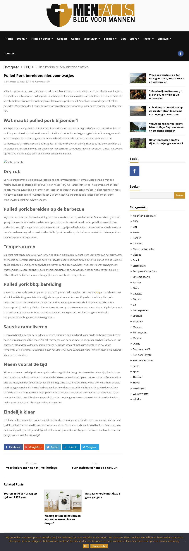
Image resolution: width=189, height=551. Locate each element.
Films (136, 288)
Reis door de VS (141, 349)
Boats (136, 232)
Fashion (109, 38)
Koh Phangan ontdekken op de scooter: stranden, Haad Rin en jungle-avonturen (166, 111)
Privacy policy (99, 546)
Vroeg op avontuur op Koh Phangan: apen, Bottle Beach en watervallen (166, 78)
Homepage (11, 67)
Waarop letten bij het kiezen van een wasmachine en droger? (62, 519)
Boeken (137, 238)
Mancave (138, 321)
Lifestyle (163, 38)
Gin (135, 304)
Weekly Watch (140, 393)
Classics (137, 254)
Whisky (137, 399)
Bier (135, 226)
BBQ (123, 38)
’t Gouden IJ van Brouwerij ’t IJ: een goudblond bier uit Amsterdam (166, 94)
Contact (11, 53)
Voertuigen (90, 38)
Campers (138, 243)
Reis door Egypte (142, 355)
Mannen (137, 327)
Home (9, 38)
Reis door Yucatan (143, 360)
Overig (136, 343)
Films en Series (40, 38)
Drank (21, 38)
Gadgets (62, 38)
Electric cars (139, 265)
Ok (85, 546)
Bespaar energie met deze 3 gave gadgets (102, 495)
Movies (137, 338)
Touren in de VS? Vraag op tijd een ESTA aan (20, 495)
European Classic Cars (145, 271)
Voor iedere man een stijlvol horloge (31, 467)
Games (75, 38)
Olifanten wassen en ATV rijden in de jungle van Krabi (166, 141)
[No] (184, 542)
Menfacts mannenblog (91, 15)
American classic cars (144, 215)
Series (136, 366)
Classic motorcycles (143, 249)
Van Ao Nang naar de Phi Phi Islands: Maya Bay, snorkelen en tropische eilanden (166, 127)
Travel (147, 38)
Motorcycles (139, 332)
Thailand (137, 377)
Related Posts (14, 484)
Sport (133, 38)
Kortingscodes (141, 310)
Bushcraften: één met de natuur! (94, 467)
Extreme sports (141, 276)
